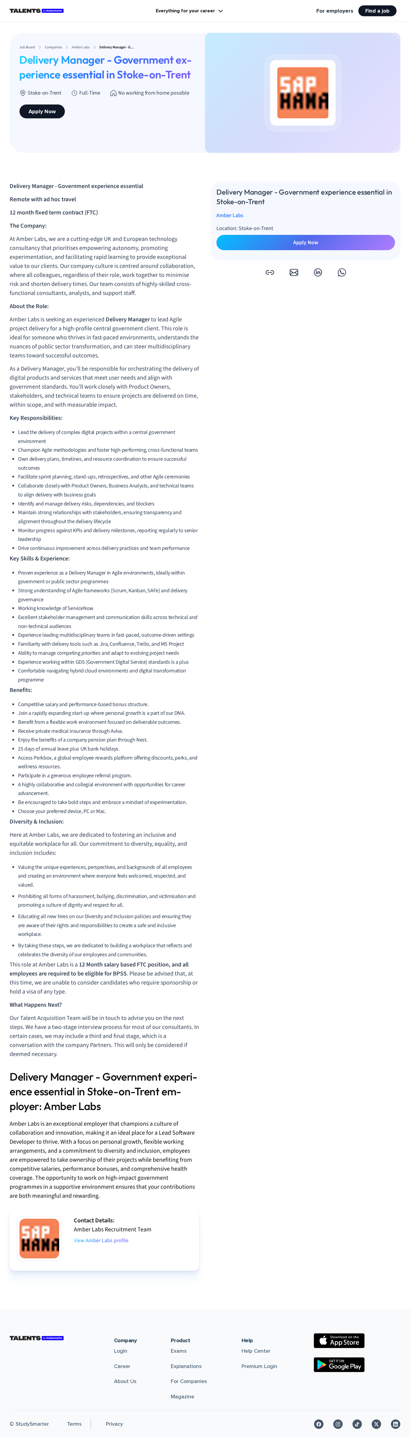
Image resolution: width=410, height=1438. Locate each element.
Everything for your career (185, 11)
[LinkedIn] (395, 1424)
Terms (74, 1424)
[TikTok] (357, 1424)
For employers (334, 11)
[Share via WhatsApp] (342, 272)
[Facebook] (319, 1424)
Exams (179, 1351)
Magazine (182, 1396)
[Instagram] (338, 1424)
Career (122, 1366)
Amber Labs (229, 215)
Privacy (114, 1424)
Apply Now (42, 111)
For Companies (189, 1381)
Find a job (377, 11)
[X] (376, 1424)
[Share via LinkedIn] (318, 272)
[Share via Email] (294, 272)
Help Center (256, 1351)
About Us (125, 1381)
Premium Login (259, 1366)
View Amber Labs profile (101, 1240)
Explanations (186, 1366)
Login (120, 1351)
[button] (270, 272)
